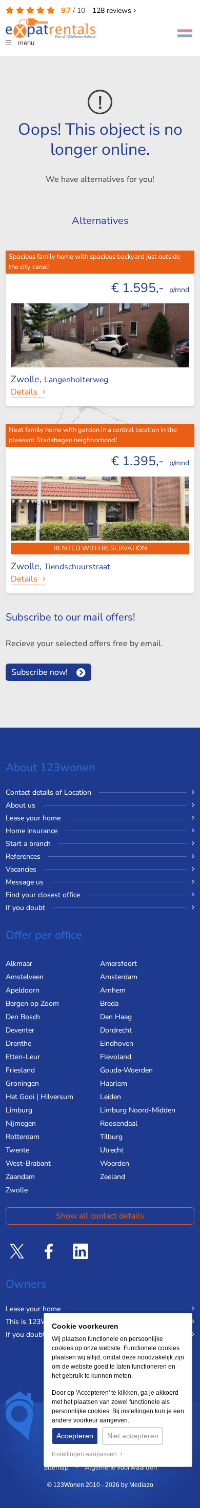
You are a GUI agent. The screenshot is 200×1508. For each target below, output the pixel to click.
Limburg (19, 1110)
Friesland (20, 1070)
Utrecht (112, 1150)
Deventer (20, 1030)
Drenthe (18, 1043)
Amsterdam (118, 977)
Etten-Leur (23, 1057)
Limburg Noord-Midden (137, 1110)
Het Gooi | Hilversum (39, 1097)
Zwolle (17, 1190)
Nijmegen (21, 1123)
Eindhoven (116, 1043)
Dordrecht (116, 1030)
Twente (17, 1150)
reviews (112, 10)
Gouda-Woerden (126, 1070)
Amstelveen (25, 977)
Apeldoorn (22, 990)
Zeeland (112, 1177)
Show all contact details (100, 1216)
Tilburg (111, 1137)
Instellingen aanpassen (86, 1454)
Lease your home (33, 818)
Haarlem (113, 1083)
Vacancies (21, 869)
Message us (25, 882)
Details (24, 392)
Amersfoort (118, 963)
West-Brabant (28, 1163)
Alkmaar (19, 963)
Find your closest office (43, 895)
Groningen (22, 1083)
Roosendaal (118, 1123)
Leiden (110, 1097)
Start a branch (28, 844)
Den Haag (116, 1017)
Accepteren (74, 1436)
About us (20, 805)
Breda (109, 1003)
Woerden (114, 1163)
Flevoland (115, 1057)
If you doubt (25, 908)
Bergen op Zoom (32, 1003)
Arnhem (113, 990)
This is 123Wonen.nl (38, 1322)
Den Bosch (23, 1017)
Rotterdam (22, 1137)
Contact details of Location (48, 792)
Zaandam (20, 1177)
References (23, 856)
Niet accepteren (132, 1436)
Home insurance (31, 831)
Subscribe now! (39, 672)
